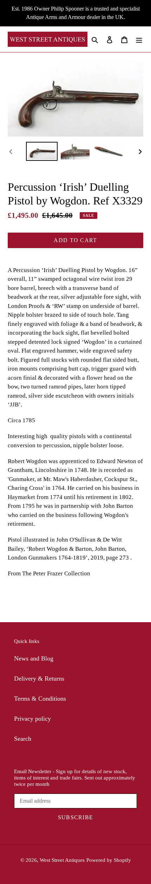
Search (22, 738)
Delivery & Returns (39, 678)
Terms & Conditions (40, 698)
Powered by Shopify (108, 860)
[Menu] (139, 39)
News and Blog (33, 658)
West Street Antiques (62, 860)
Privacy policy (32, 718)
